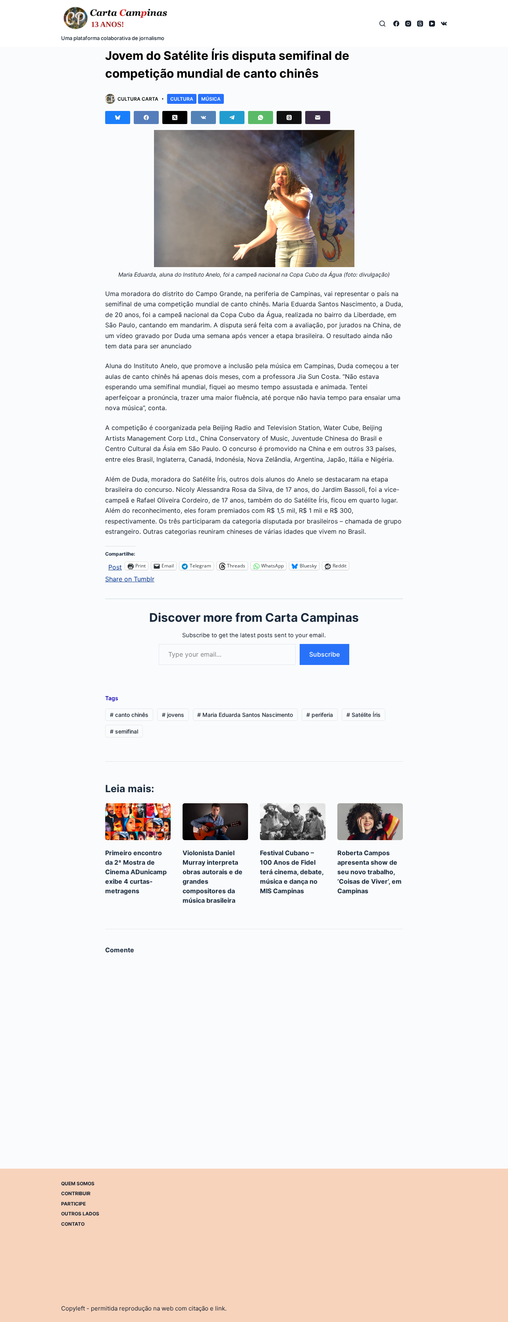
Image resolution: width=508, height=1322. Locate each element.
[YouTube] (432, 24)
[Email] (317, 117)
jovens (173, 714)
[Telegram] (231, 117)
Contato (73, 1224)
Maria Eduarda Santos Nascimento (245, 714)
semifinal (124, 731)
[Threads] (420, 24)
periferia (319, 714)
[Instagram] (408, 24)
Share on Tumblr (129, 578)
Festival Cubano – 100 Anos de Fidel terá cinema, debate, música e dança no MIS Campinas (291, 872)
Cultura (181, 99)
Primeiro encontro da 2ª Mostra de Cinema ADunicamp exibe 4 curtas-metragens (136, 872)
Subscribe (324, 654)
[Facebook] (396, 24)
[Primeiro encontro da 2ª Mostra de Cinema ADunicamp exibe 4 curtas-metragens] (138, 821)
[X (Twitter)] (174, 117)
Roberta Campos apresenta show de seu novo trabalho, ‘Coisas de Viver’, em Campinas (369, 872)
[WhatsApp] (260, 117)
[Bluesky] (117, 117)
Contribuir (75, 1193)
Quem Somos (77, 1183)
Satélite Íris (363, 714)
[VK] (444, 24)
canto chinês (129, 714)
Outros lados (80, 1214)
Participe (73, 1204)
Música (211, 99)
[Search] (382, 24)
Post (115, 566)
